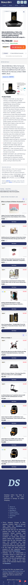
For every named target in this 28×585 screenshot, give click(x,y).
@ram (10, 182)
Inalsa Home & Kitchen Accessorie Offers (8, 190)
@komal (8, 180)
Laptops (22, 5)
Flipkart (10, 5)
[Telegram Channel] (18, 2)
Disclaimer (13, 515)
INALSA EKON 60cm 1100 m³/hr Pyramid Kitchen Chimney (10, 191)
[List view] (26, 199)
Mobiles (16, 5)
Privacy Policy (14, 512)
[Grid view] (23, 199)
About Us (12, 507)
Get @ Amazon (17, 47)
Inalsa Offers (8, 188)
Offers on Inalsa (6, 337)
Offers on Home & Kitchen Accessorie (13, 201)
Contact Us (13, 508)
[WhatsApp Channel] (22, 2)
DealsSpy (2, 188)
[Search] (25, 2)
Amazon (4, 5)
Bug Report (13, 510)
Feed (11, 517)
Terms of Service (14, 514)
